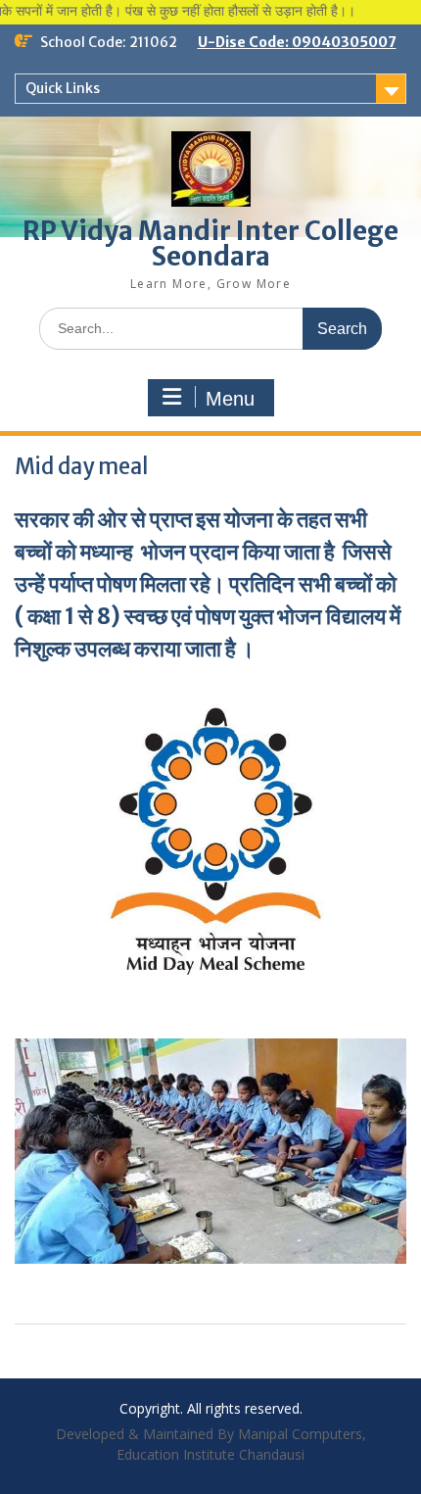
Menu (230, 399)
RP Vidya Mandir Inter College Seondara (210, 243)
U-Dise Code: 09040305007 (297, 42)
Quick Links (62, 88)
